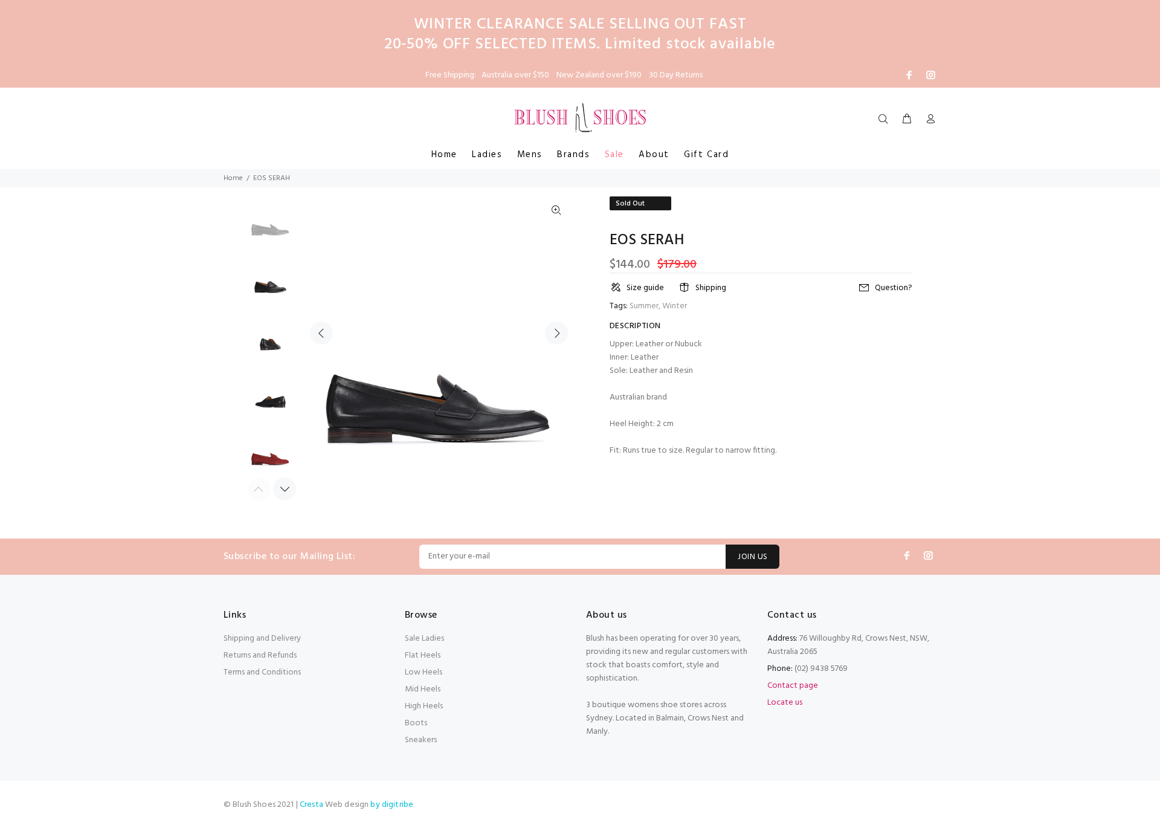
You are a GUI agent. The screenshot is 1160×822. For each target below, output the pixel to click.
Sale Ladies (424, 639)
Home (444, 154)
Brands (573, 154)
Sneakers (421, 740)
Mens (530, 154)
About (654, 154)
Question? (893, 288)
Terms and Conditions (262, 672)
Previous (321, 333)
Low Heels (423, 672)
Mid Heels (422, 689)
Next (556, 333)
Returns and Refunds (260, 655)
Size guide (645, 288)
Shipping (710, 288)
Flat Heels (422, 655)
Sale (614, 154)
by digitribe (391, 805)
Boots (416, 723)
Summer (644, 306)
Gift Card (706, 154)
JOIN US (752, 557)
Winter (674, 306)
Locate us (784, 703)
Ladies (487, 154)
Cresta (312, 805)
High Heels (424, 706)
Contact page (792, 686)
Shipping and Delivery (262, 639)
